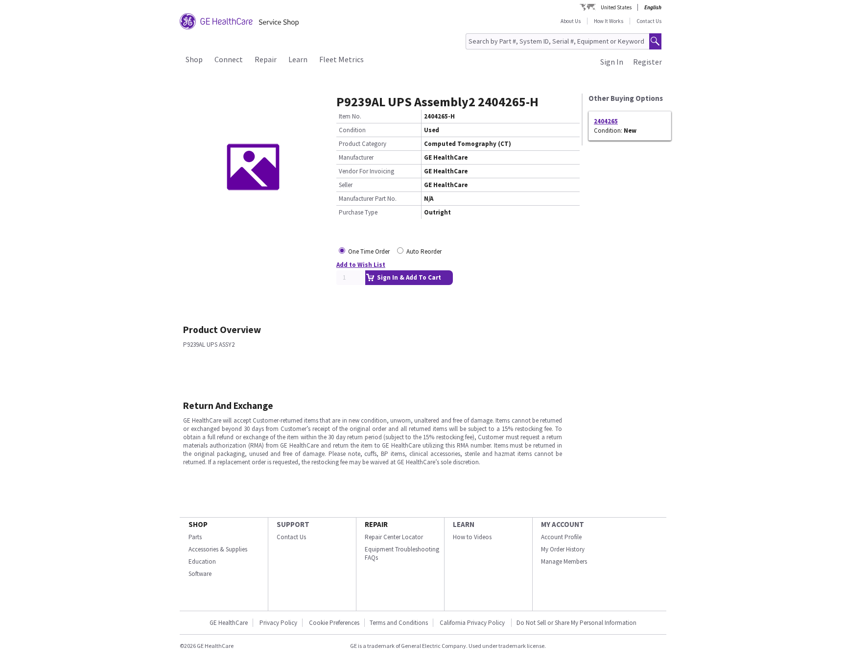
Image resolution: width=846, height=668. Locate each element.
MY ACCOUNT (562, 524)
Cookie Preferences (334, 623)
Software (200, 574)
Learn (297, 59)
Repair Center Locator (394, 537)
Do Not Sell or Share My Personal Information (576, 623)
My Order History (563, 549)
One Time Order (369, 251)
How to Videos (472, 537)
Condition (352, 130)
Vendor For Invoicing (366, 171)
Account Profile (561, 537)
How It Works (608, 21)
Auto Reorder (424, 251)
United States (616, 7)
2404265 (606, 121)
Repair (266, 59)
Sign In (611, 62)
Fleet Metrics (341, 59)
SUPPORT (293, 524)
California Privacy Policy (473, 623)
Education (202, 561)
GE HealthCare (229, 623)
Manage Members (564, 561)
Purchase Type (358, 212)
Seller (345, 185)
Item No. (350, 116)
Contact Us (648, 21)
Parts (195, 537)
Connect (228, 59)
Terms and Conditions (399, 623)
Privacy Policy (278, 623)
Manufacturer (356, 157)
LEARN (463, 524)
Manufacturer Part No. (368, 198)
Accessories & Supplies (217, 549)
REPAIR (376, 524)
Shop (194, 59)
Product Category (362, 144)
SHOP (198, 524)
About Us (571, 21)
